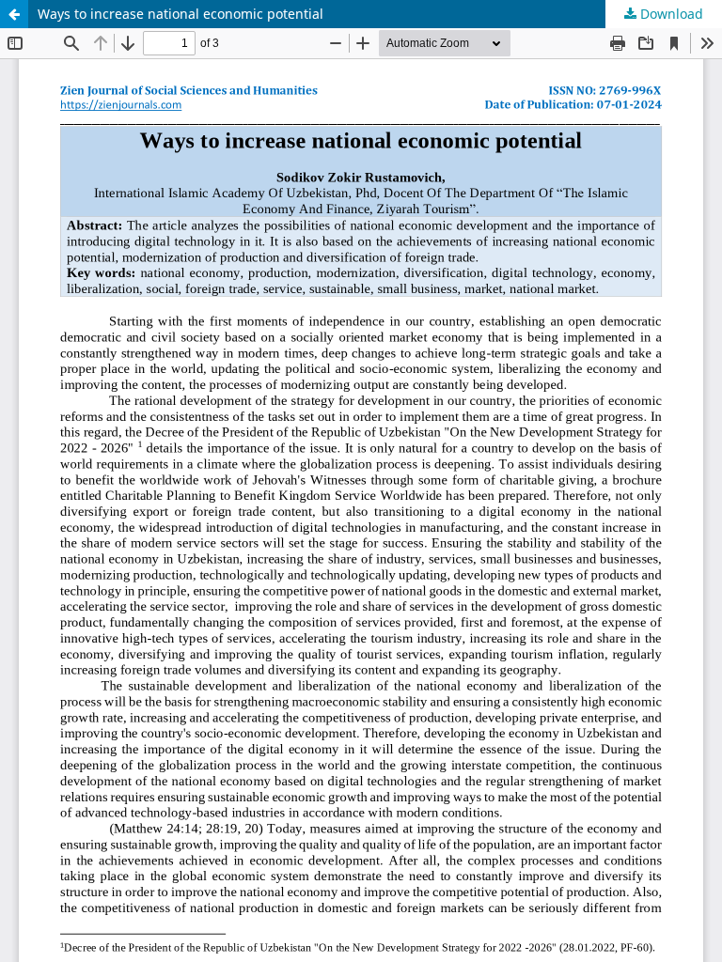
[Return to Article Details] (14, 14)
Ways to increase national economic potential (180, 14)
